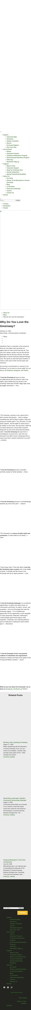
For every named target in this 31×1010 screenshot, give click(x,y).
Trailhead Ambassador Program (17, 155)
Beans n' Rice (21, 1001)
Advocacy (10, 159)
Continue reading (9, 757)
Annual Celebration (13, 172)
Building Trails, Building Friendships (15, 742)
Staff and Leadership (13, 188)
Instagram (17, 370)
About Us (6, 176)
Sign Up (21, 908)
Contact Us (10, 193)
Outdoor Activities (13, 141)
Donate (5, 195)
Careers (9, 190)
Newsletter (6, 206)
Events (9, 151)
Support (6, 164)
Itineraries (10, 139)
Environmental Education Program (18, 157)
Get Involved (7, 149)
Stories (9, 143)
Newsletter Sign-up (13, 162)
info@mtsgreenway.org (16, 992)
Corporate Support (13, 168)
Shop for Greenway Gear (15, 170)
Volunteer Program (13, 153)
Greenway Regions (13, 145)
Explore (5, 135)
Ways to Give (11, 166)
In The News (11, 186)
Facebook (9, 370)
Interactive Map (12, 137)
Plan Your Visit (11, 147)
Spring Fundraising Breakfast (16, 174)
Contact (5, 204)
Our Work (10, 178)
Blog (8, 184)
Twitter (26, 370)
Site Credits (23, 998)
